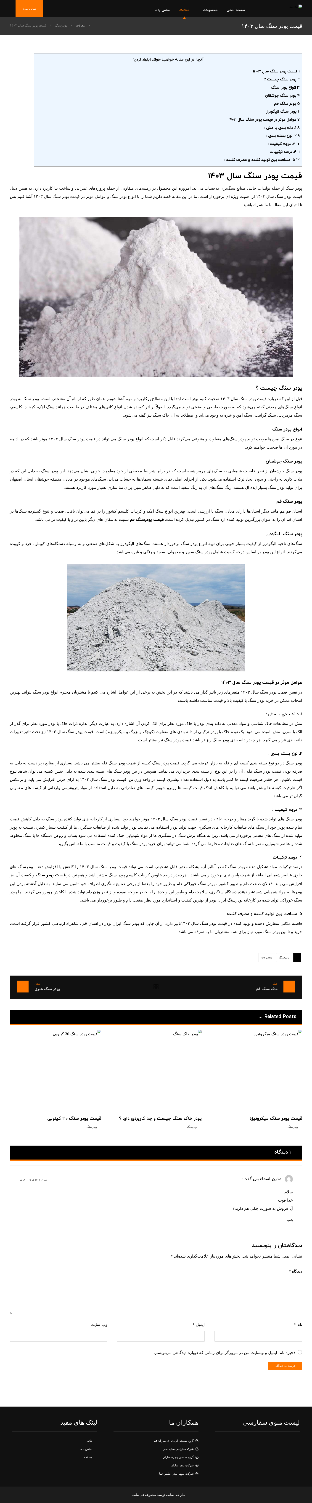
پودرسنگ (284, 957)
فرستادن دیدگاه (285, 1365)
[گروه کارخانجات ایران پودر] (281, 9)
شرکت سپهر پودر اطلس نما (176, 1473)
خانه (90, 1440)
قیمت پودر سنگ (51, 875)
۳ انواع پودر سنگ (285, 87)
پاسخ (290, 1219)
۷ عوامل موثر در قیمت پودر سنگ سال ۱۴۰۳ (264, 119)
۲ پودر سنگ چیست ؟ (282, 79)
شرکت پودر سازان (182, 1465)
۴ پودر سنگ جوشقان (282, 95)
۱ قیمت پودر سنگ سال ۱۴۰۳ (276, 71)
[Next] (19, 1017)
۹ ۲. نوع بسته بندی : (283, 136)
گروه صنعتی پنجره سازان (178, 1457)
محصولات (266, 957)
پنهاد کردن (142, 59)
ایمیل (199, 1324)
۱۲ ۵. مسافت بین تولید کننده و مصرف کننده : (262, 160)
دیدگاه (295, 1271)
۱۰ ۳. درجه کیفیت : (284, 144)
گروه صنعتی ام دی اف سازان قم (174, 1440)
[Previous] (28, 1017)
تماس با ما (86, 1449)
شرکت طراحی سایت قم (178, 1449)
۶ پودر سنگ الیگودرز (283, 111)
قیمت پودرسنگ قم (147, 520)
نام (298, 1324)
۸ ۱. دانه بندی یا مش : (282, 128)
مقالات (88, 1457)
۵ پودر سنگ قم (287, 103)
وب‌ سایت (98, 1324)
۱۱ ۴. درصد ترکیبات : (284, 152)
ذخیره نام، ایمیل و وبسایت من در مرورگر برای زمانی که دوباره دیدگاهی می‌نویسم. (224, 1352)
